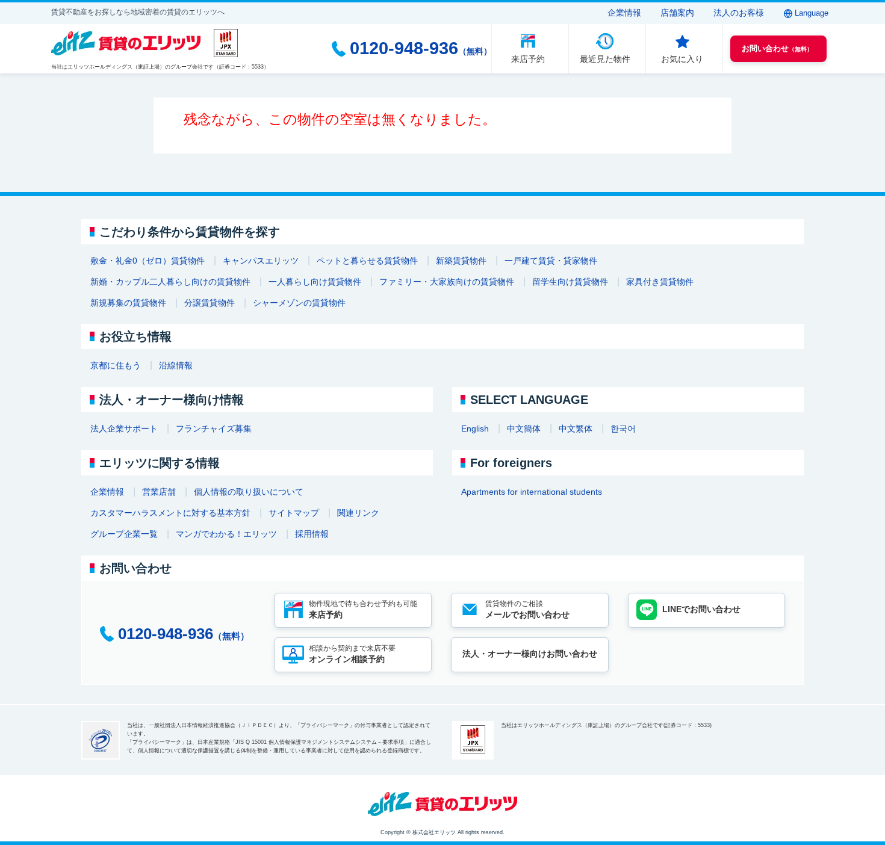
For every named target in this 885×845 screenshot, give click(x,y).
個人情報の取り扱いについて (248, 492)
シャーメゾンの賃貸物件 (299, 303)
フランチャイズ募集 (214, 428)
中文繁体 (575, 428)
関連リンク (358, 513)
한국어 (623, 428)
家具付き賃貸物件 (660, 281)
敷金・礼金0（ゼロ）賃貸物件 (147, 260)
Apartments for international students (531, 492)
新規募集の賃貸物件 (128, 303)
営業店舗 (159, 492)
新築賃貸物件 (461, 260)
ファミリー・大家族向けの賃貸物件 (446, 281)
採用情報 (312, 534)
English (475, 428)
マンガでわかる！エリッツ (226, 534)
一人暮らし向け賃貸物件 (315, 281)
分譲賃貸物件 (209, 303)
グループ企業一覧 (124, 534)
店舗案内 (677, 12)
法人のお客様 (738, 12)
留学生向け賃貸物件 (570, 281)
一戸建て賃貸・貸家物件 (551, 260)
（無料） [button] (777, 48)
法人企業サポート (124, 428)
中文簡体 (524, 428)
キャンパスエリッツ (261, 260)
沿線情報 (176, 365)
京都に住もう (115, 365)
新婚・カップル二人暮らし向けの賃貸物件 (170, 281)
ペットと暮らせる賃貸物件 (367, 260)
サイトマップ (294, 513)
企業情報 (624, 12)
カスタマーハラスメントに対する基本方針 (170, 513)
